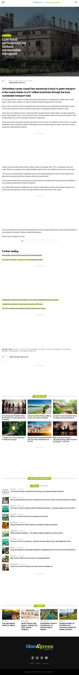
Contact (45, 663)
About (38, 663)
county (17, 349)
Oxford (5, 351)
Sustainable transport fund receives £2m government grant (22, 255)
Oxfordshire (13, 351)
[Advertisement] (39, 147)
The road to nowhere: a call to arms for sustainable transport (22, 259)
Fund (49, 349)
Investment (67, 349)
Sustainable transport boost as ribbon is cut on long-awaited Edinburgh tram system (30, 299)
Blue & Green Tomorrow (17, 82)
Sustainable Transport (28, 351)
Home (32, 663)
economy (42, 349)
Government (56, 349)
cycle (24, 349)
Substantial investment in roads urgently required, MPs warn (22, 304)
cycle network (32, 349)
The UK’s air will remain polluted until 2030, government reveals (24, 308)
